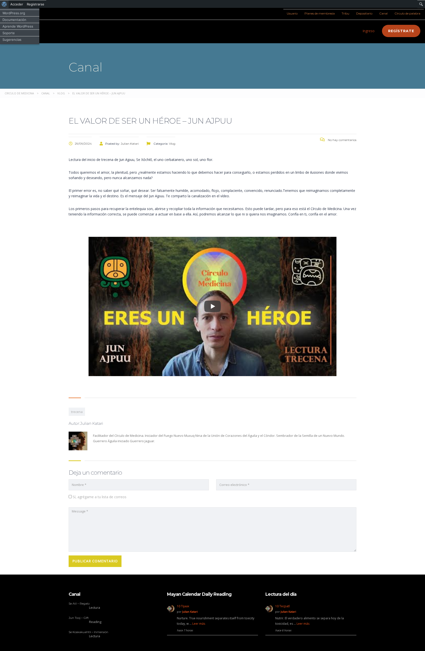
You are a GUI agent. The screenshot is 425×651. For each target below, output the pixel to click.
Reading (95, 622)
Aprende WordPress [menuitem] (17, 26)
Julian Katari (190, 611)
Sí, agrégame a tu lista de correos (99, 497)
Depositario (364, 13)
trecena (77, 412)
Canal (383, 13)
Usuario (292, 13)
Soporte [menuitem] (8, 33)
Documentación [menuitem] (14, 20)
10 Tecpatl (282, 606)
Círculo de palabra (407, 13)
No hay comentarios (341, 140)
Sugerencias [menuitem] (11, 40)
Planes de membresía (319, 13)
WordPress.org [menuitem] (13, 13)
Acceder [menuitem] (16, 4)
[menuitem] (4, 4)
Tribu (345, 13)
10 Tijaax (183, 606)
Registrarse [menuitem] (35, 4)
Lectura (94, 607)
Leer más (198, 624)
